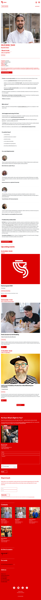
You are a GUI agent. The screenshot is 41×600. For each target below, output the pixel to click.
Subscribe (4, 495)
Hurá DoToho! (23, 423)
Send (2, 471)
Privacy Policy (20, 591)
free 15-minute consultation (24, 422)
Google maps (4, 581)
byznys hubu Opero (10, 224)
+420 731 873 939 (4, 541)
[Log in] (36, 2)
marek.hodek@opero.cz (23, 106)
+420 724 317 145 (5, 448)
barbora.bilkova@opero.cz (5, 540)
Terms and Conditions (20, 592)
